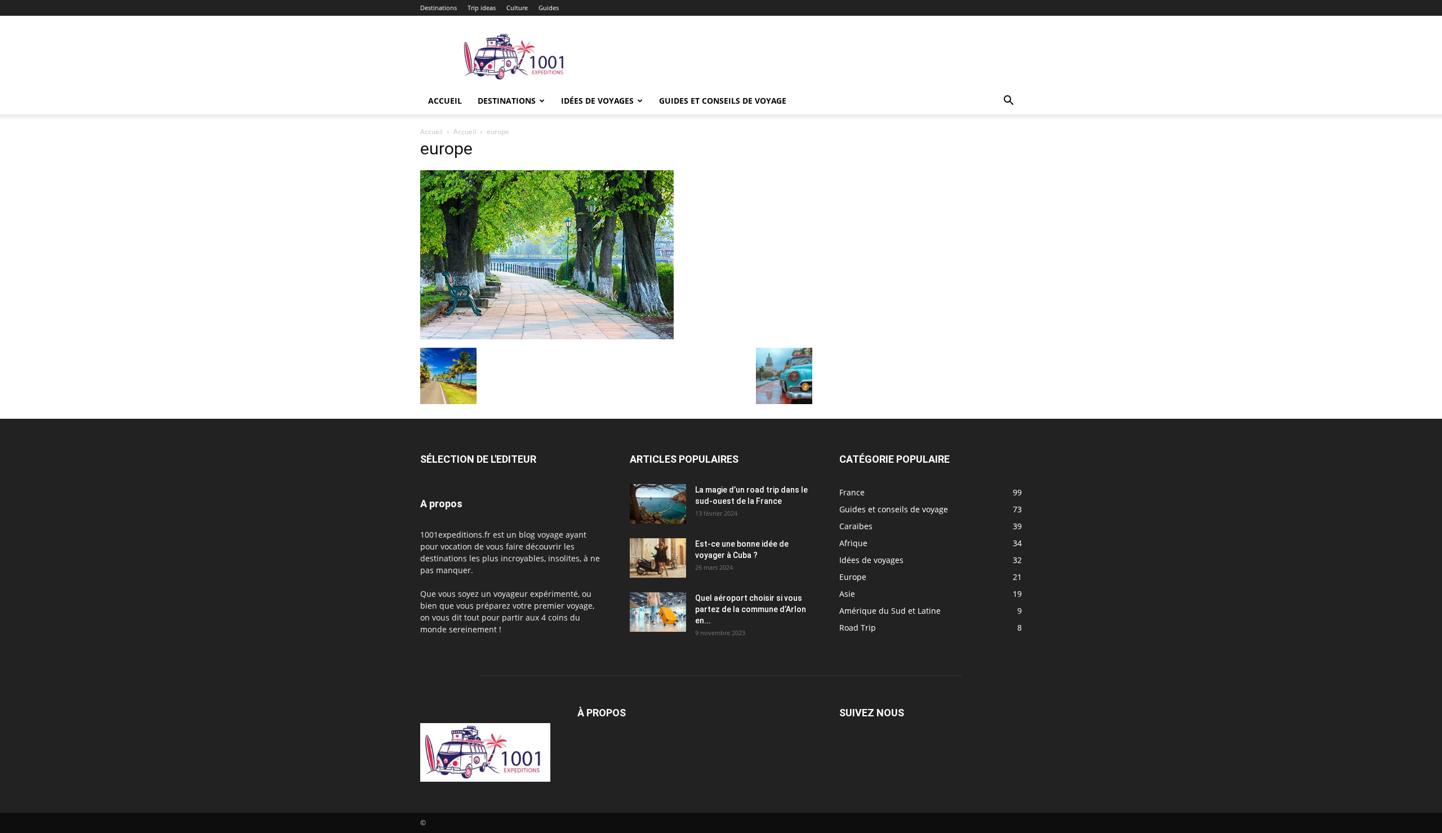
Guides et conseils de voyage (722, 100)
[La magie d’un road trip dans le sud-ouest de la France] (658, 504)
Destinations (438, 7)
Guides (548, 7)
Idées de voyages (597, 100)
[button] (1008, 101)
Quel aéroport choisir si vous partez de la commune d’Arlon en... (750, 609)
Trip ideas (482, 7)
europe (446, 148)
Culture (517, 7)
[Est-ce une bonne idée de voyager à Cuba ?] (658, 558)
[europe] (547, 336)
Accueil (445, 100)
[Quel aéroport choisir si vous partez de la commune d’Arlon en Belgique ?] (658, 612)
